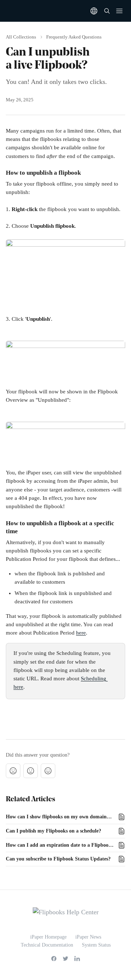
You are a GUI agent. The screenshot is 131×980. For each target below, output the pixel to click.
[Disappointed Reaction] (13, 771)
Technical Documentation (47, 945)
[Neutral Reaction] (30, 771)
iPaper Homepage (48, 937)
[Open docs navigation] (119, 11)
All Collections (21, 37)
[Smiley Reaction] (48, 771)
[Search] (107, 11)
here (81, 633)
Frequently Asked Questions (74, 37)
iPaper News (88, 937)
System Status (96, 945)
